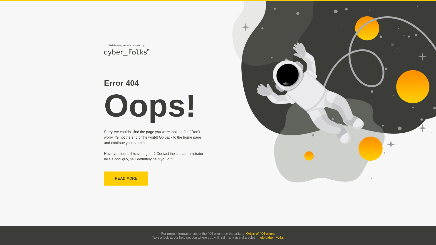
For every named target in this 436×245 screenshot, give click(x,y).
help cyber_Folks (271, 237)
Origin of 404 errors (260, 233)
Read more (126, 178)
